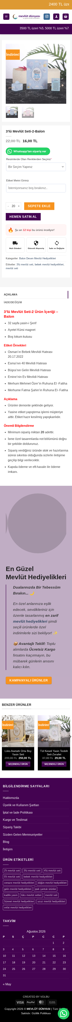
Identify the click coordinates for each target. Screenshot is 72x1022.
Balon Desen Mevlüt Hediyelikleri (37, 258)
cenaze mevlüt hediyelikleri (19, 882)
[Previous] (11, 74)
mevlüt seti (12, 268)
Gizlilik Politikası (41, 1013)
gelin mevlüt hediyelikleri (17, 889)
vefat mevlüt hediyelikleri (18, 907)
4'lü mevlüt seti (52, 870)
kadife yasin (10, 895)
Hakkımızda (11, 797)
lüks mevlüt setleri (31, 895)
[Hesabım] (56, 17)
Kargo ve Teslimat (15, 819)
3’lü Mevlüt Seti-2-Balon (28, 753)
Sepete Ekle (39, 206)
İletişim (7, 849)
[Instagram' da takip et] (47, 17)
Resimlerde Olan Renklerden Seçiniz (35, 159)
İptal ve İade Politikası (18, 812)
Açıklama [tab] (10, 294)
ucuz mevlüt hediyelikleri (51, 901)
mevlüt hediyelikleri (30, 621)
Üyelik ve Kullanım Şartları (21, 805)
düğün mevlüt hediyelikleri (52, 882)
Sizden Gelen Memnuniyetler (22, 834)
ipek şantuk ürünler (45, 889)
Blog (6, 841)
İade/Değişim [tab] (13, 302)
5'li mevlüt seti (12, 876)
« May (7, 984)
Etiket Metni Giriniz (17, 180)
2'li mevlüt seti (12, 870)
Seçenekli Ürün (27, 764)
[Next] (60, 74)
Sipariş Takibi (12, 827)
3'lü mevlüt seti (25, 264)
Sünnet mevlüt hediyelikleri (19, 901)
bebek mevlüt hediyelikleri (49, 264)
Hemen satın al (23, 216)
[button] (6, 17)
